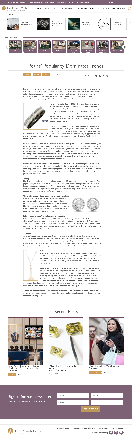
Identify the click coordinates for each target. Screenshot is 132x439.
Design (12, 374)
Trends (76, 8)
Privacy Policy (103, 433)
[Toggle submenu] (40, 8)
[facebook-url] (111, 433)
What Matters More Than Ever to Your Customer (105, 367)
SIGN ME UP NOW (90, 409)
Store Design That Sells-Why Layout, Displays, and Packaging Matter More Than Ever (24, 368)
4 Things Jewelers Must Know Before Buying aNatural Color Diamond (64, 368)
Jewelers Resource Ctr (52, 8)
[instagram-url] (116, 433)
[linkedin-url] (121, 433)
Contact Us (94, 433)
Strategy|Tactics (95, 372)
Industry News (104, 8)
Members (68, 8)
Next (128, 23)
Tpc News (92, 8)
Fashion (27, 75)
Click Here (109, 2)
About (37, 8)
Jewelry (36, 75)
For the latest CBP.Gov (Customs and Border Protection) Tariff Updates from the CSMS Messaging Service (49, 2)
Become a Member (118, 8)
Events (84, 8)
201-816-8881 (104, 428)
